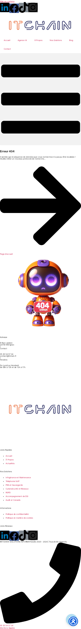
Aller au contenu (7, 1)
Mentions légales (7, 628)
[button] (40, 99)
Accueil (7, 40)
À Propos (38, 40)
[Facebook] (14, 8)
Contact (7, 49)
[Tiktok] (23, 7)
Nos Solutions (56, 40)
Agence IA (22, 40)
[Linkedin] (4, 7)
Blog (71, 40)
